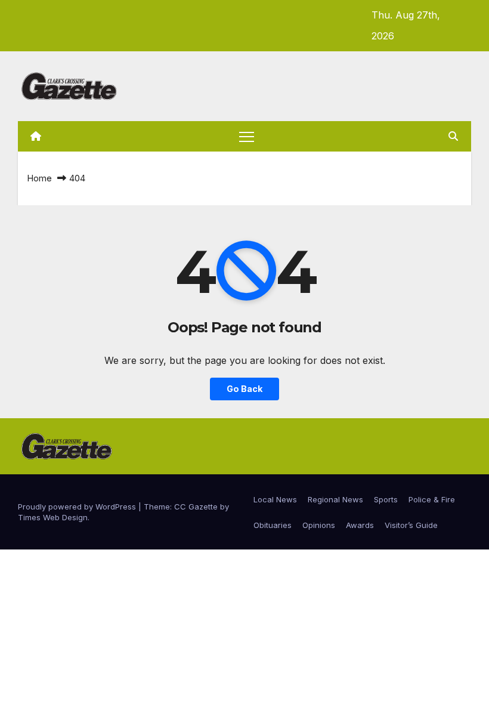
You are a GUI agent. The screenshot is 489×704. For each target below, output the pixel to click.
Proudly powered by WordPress (78, 506)
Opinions (318, 525)
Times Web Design (53, 517)
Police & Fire (431, 499)
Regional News (335, 499)
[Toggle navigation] (246, 136)
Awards (360, 525)
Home (39, 178)
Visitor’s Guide (411, 525)
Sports (386, 499)
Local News (275, 499)
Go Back (244, 389)
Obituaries (272, 525)
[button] (453, 136)
